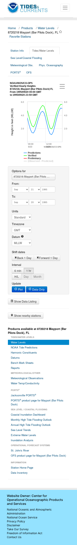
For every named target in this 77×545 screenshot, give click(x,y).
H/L (16, 277)
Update (16, 283)
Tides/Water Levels (43, 50)
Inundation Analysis (22, 440)
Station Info (17, 50)
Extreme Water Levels (23, 435)
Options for (19, 171)
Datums (15, 357)
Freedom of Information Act (24, 533)
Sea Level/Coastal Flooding (26, 58)
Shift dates (18, 252)
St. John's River (20, 450)
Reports (15, 368)
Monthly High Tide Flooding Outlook (31, 420)
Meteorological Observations (27, 378)
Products (27, 28)
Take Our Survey (18, 529)
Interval (16, 265)
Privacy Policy (16, 521)
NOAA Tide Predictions (24, 347)
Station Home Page (22, 467)
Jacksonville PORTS (23, 395)
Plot (20, 289)
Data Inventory (19, 472)
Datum (16, 237)
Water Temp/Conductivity (25, 383)
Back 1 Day (24, 258)
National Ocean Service (22, 517)
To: (14, 196)
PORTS (15, 72)
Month (37, 277)
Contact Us (14, 537)
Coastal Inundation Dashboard (28, 414)
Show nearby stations (27, 316)
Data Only (38, 289)
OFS (29, 72)
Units (15, 211)
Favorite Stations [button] (20, 36)
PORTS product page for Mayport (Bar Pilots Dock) (37, 402)
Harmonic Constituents (24, 352)
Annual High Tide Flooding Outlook (31, 425)
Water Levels (46, 28)
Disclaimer (13, 525)
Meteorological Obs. (21, 65)
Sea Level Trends (21, 430)
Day (26, 277)
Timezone (18, 224)
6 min (17, 271)
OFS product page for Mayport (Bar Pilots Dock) (38, 455)
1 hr (28, 271)
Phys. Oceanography (51, 65)
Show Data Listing (25, 301)
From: (15, 184)
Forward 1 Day (48, 258)
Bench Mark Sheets (22, 363)
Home (12, 28)
